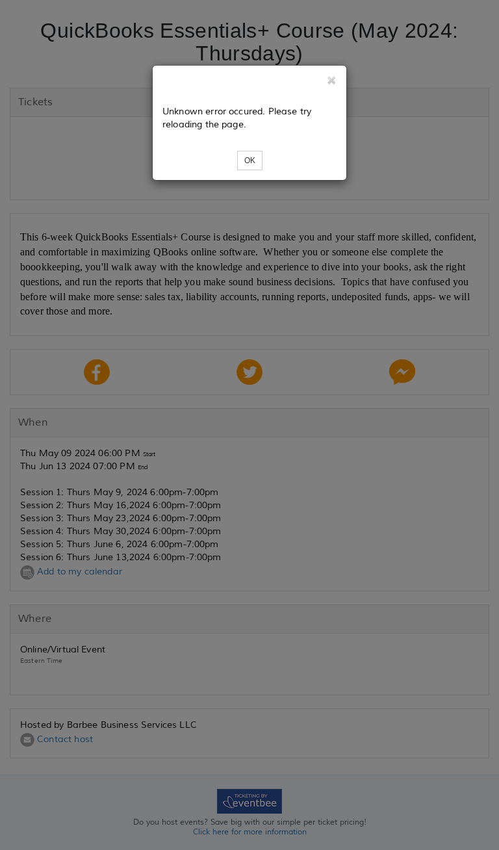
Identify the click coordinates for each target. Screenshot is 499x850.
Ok (249, 160)
